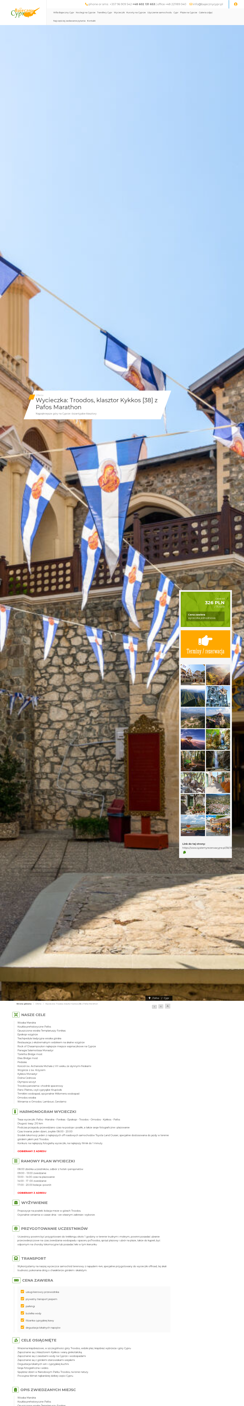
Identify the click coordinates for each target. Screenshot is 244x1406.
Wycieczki (119, 12)
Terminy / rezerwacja (205, 650)
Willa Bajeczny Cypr (63, 12)
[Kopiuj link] (184, 852)
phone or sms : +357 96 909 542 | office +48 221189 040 (137, 4)
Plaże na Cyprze (188, 12)
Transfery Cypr (104, 12)
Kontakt (91, 21)
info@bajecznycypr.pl (208, 4)
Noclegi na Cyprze (85, 12)
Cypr (175, 12)
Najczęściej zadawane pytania (69, 21)
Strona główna (24, 1004)
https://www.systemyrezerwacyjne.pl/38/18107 (209, 847)
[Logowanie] (236, 4)
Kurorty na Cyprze (136, 12)
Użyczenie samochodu (159, 12)
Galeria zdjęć (206, 12)
